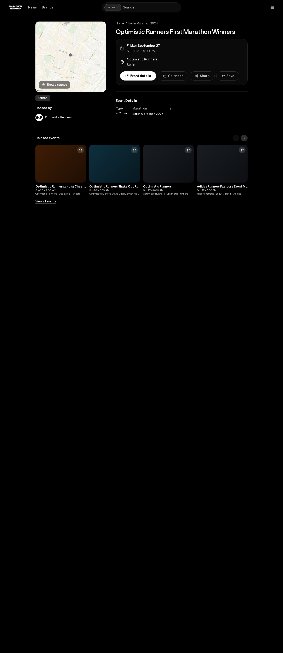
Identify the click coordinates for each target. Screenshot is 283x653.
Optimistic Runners (142, 59)
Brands (47, 7)
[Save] (80, 150)
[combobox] (151, 7)
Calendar (175, 76)
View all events (45, 201)
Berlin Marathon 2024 (143, 23)
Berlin (131, 65)
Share (204, 76)
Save (230, 76)
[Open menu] (272, 7)
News (32, 7)
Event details (140, 76)
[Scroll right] (244, 138)
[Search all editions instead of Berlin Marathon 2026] (117, 7)
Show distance (56, 85)
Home (120, 23)
